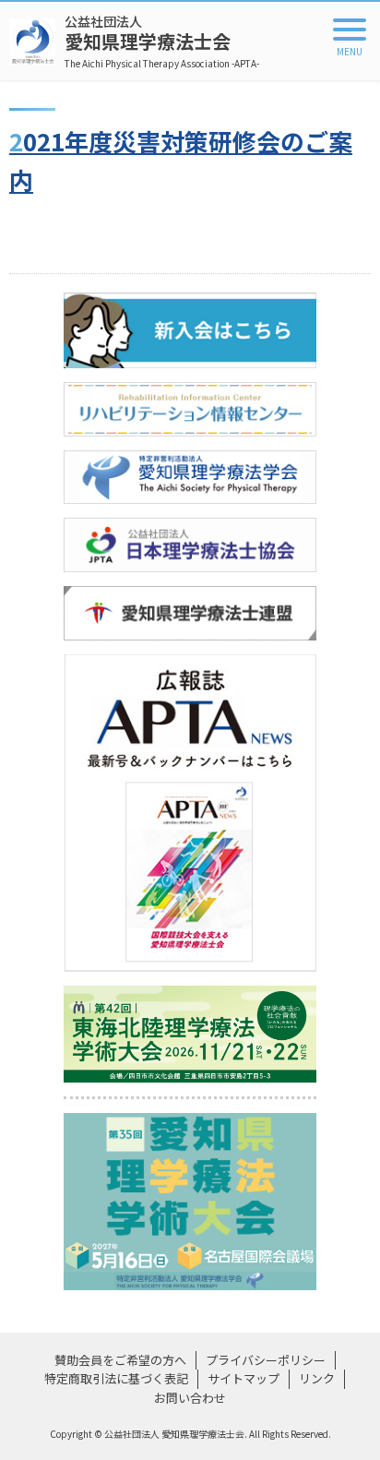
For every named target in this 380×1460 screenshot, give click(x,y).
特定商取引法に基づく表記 (116, 1378)
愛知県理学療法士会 (162, 41)
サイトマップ (243, 1378)
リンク (317, 1378)
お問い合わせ (190, 1397)
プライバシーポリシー (266, 1360)
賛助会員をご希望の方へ (120, 1360)
